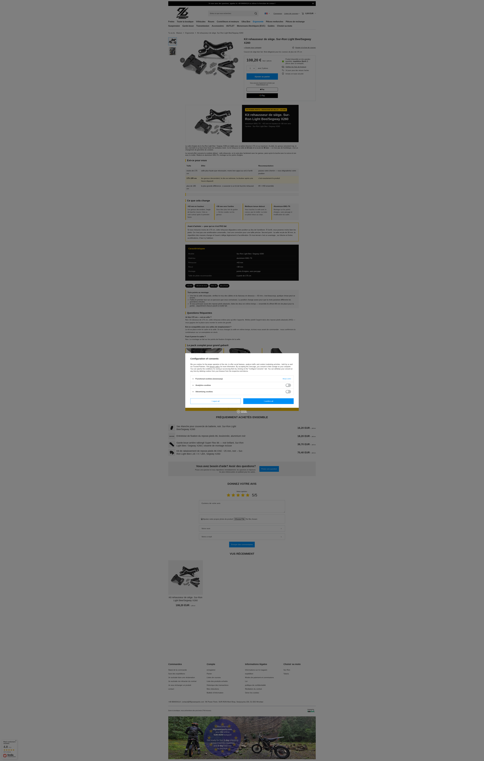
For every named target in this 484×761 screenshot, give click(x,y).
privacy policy (215, 367)
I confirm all (268, 401)
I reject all (215, 401)
